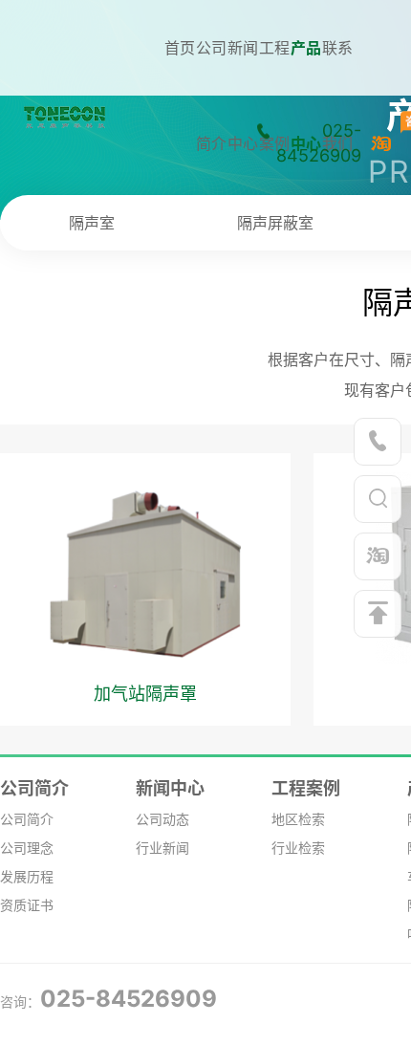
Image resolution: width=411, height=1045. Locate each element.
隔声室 (92, 222)
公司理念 (27, 847)
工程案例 (305, 788)
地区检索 (298, 819)
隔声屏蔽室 (275, 222)
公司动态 (162, 819)
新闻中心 (170, 788)
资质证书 (27, 905)
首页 (179, 47)
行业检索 (298, 847)
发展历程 (27, 876)
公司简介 (34, 788)
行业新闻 (162, 847)
